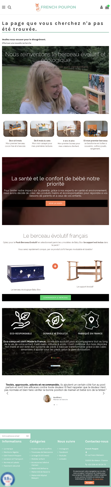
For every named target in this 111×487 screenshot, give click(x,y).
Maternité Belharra (39, 468)
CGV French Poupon (12, 455)
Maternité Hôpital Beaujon (39, 476)
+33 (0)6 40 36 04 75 (97, 464)
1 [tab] (54, 404)
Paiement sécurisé (12, 466)
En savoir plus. (98, 479)
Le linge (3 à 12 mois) (40, 455)
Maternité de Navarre (40, 472)
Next (103, 393)
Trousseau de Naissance (42, 452)
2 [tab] (57, 404)
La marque (8, 449)
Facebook (63, 452)
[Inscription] (27, 436)
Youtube (62, 455)
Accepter (89, 483)
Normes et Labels (11, 462)
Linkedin (62, 459)
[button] (55, 203)
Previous (7, 393)
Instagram (64, 449)
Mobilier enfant (38, 459)
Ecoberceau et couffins (41, 449)
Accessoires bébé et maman (40, 463)
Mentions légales (11, 452)
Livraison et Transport (13, 459)
